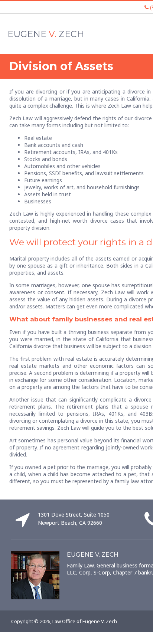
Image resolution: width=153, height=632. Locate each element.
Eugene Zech (45, 34)
